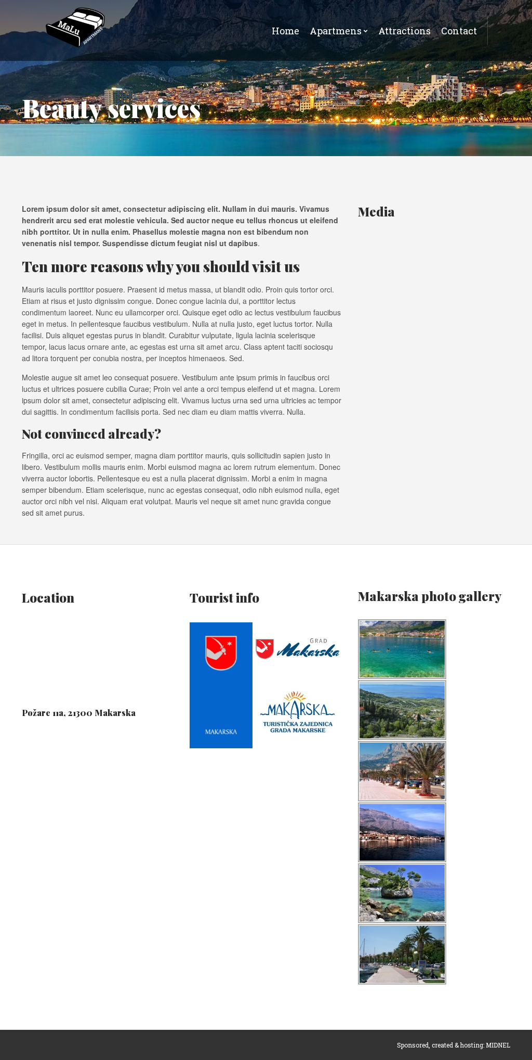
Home (285, 30)
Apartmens (336, 30)
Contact (459, 30)
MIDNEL (498, 1045)
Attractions (404, 30)
